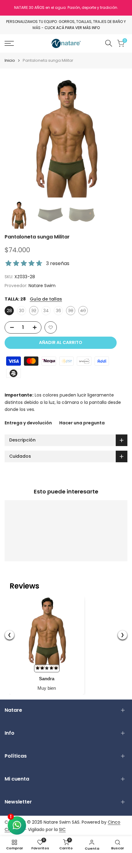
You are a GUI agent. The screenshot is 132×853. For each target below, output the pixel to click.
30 (21, 311)
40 (84, 311)
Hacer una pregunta (82, 423)
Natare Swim (42, 285)
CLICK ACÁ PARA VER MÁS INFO (72, 27)
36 (58, 311)
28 (9, 311)
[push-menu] (9, 43)
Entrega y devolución (28, 423)
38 (71, 311)
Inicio (10, 60)
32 (34, 311)
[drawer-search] (108, 43)
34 (46, 311)
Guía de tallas (46, 299)
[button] (51, 327)
